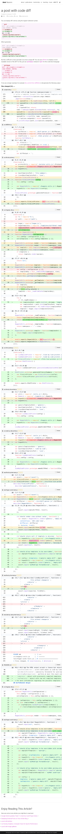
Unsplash (55, 832)
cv (41, 2)
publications (28, 2)
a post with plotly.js (6, 821)
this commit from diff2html (32, 83)
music (50, 2)
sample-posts (24, 16)
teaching (45, 2)
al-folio (31, 832)
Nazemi (7, 2)
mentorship (36, 2)
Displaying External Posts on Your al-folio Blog (14, 818)
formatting (10, 16)
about (22, 2)
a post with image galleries (9, 826)
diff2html (44, 60)
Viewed (58, 89)
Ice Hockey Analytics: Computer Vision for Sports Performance (19, 824)
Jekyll (26, 832)
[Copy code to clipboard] (61, 24)
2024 (3, 16)
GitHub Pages (44, 832)
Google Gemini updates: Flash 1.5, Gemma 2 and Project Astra (19, 816)
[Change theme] (59, 2)
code (16, 16)
